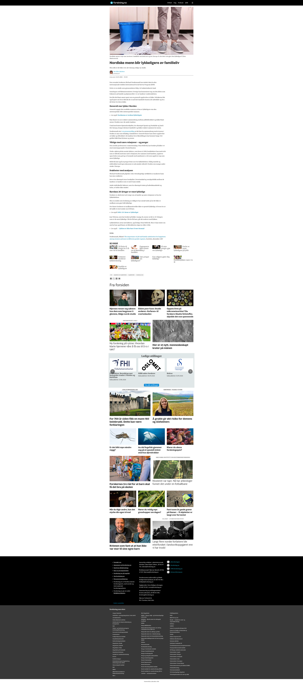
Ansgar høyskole (117, 613)
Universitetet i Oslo (175, 658)
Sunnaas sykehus (174, 641)
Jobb (186, 3)
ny (111, 275)
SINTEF (172, 626)
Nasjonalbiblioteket (146, 625)
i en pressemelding (128, 131)
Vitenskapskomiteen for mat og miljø (179, 674)
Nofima (143, 642)
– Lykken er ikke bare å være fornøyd (130, 228)
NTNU (142, 623)
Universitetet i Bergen (175, 654)
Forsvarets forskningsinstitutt (120, 632)
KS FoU (114, 656)
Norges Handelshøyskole (147, 651)
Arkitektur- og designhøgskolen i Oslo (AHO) (124, 615)
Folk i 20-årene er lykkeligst (128, 212)
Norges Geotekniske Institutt (148, 649)
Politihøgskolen (174, 613)
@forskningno (175, 562)
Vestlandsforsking (174, 667)
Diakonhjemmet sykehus (119, 619)
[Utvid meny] (192, 3)
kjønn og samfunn (120, 275)
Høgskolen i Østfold (118, 645)
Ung (175, 3)
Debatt (169, 3)
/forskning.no (174, 565)
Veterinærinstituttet (175, 670)
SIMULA (172, 623)
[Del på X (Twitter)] (113, 278)
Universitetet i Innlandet (176, 656)
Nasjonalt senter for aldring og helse (150, 631)
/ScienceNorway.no (176, 572)
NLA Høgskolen (145, 613)
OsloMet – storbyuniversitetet (148, 673)
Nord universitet (145, 644)
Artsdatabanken (117, 617)
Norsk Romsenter (145, 664)
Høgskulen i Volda (117, 647)
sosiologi (139, 275)
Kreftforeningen (117, 658)
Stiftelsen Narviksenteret (176, 638)
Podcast (180, 3)
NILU (114, 675)
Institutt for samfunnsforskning (121, 654)
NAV (114, 667)
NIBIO (114, 669)
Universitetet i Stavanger (176, 661)
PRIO (171, 615)
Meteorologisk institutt (118, 665)
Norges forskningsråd (147, 653)
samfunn (131, 275)
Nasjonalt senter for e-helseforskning (150, 634)
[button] (112, 371)
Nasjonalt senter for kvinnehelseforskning (152, 636)
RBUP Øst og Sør (174, 617)
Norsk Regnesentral (146, 662)
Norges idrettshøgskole (147, 657)
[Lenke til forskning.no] (137, 2)
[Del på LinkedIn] (116, 278)
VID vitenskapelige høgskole (177, 672)
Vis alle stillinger (151, 385)
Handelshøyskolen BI (118, 638)
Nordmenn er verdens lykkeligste (130, 115)
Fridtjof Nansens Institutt (119, 636)
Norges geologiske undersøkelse (149, 655)
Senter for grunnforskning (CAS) (178, 628)
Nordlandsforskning (146, 646)
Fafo (114, 626)
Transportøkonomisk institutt (177, 647)
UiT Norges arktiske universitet (178, 650)
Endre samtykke (119, 603)
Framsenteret (116, 634)
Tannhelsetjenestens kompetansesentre (180, 645)
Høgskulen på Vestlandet (119, 650)
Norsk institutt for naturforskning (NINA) (151, 669)
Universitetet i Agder (175, 652)
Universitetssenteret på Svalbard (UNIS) (180, 665)
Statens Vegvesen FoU (175, 636)
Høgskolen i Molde (117, 643)
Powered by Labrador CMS (151, 681)
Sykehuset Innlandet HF (176, 643)
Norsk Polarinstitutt (146, 660)
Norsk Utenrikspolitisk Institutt (149, 666)
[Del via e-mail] (119, 278)
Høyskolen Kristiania (118, 652)
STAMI (171, 634)
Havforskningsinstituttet (119, 641)
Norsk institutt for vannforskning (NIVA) (151, 671)
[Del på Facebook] (111, 278)
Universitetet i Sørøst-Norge (177, 663)
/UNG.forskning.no (176, 568)
